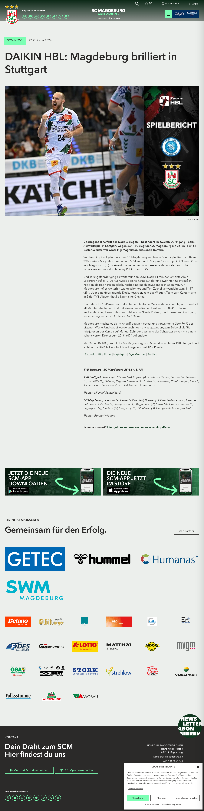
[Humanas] (169, 559)
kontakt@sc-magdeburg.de (168, 757)
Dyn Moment (137, 354)
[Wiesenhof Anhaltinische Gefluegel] (51, 696)
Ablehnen (161, 797)
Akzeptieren (138, 797)
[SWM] (35, 590)
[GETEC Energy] (35, 559)
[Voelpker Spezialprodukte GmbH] (186, 671)
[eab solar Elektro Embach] (119, 622)
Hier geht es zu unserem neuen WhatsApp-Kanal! (139, 427)
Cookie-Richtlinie (152, 804)
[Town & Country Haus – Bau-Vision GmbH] (152, 671)
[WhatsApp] (36, 16)
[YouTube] (30, 16)
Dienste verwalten (135, 789)
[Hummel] (102, 559)
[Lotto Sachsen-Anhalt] (85, 646)
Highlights (120, 354)
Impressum (176, 804)
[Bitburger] (51, 622)
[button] (198, 766)
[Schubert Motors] (51, 671)
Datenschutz (166, 804)
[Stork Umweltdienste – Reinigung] (85, 671)
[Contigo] (85, 622)
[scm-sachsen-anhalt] (108, 14)
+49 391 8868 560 (173, 761)
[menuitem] (150, 3)
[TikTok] (54, 16)
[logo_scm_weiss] (12, 14)
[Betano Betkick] (18, 622)
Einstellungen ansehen (186, 797)
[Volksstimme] (18, 696)
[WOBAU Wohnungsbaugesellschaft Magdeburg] (85, 696)
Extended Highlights (98, 354)
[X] (60, 16)
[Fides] (18, 646)
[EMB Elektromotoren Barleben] (152, 622)
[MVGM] (186, 646)
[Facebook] (42, 16)
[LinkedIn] (66, 16)
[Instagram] (24, 16)
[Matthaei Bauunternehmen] (119, 646)
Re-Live (152, 354)
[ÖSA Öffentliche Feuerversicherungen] (18, 671)
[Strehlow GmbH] (119, 671)
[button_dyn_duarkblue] (185, 14)
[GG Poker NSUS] (51, 646)
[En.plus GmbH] (186, 622)
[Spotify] (48, 16)
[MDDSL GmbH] (152, 646)
